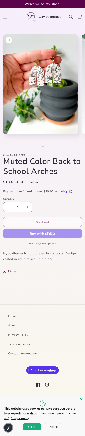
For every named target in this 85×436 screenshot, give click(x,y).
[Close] (81, 399)
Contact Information (22, 353)
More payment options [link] (42, 243)
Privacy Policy (18, 335)
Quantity (8, 199)
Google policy (20, 418)
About (12, 325)
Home (12, 316)
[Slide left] (33, 147)
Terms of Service (20, 344)
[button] (5, 16)
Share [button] (12, 271)
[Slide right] (51, 147)
